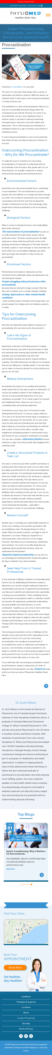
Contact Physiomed (26, 1018)
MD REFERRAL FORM (34, 5)
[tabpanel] (26, 852)
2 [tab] (23, 884)
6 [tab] (31, 884)
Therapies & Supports (26, 1002)
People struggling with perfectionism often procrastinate (24, 283)
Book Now (15, 967)
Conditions (26, 996)
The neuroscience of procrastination (20, 231)
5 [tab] (29, 884)
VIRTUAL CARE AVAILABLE (26, 1)
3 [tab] (25, 884)
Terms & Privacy (26, 1029)
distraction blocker (32, 439)
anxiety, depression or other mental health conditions (23, 296)
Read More (10, 866)
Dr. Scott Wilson (16, 87)
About (26, 1012)
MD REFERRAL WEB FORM (18, 5)
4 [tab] (27, 884)
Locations (26, 1007)
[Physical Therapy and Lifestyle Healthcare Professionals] (26, 15)
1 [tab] (21, 884)
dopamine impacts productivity (17, 554)
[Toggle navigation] (46, 22)
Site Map (26, 1023)
